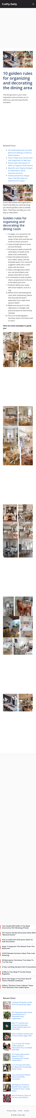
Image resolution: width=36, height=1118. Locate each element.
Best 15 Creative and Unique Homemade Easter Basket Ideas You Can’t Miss (21, 1026)
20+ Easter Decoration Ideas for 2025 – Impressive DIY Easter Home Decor (20, 1057)
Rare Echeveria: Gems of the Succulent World (21, 1096)
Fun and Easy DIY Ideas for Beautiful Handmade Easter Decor (21, 1067)
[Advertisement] (18, 27)
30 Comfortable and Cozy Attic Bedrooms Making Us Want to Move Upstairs (20, 152)
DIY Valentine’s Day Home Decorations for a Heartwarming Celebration (22, 1015)
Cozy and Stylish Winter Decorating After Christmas (21, 1077)
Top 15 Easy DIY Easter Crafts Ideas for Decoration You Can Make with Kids (22, 1046)
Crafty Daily (9, 4)
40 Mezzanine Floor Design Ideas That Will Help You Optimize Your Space (18, 178)
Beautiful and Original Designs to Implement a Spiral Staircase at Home (20, 170)
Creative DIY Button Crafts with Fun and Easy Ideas (22, 1003)
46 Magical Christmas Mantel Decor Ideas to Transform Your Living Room (21, 1088)
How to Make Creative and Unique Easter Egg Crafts (22, 1034)
